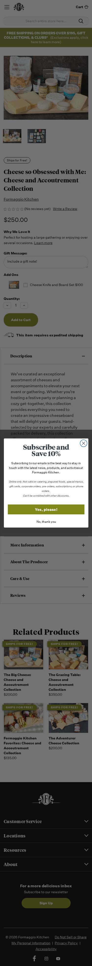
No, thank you (46, 522)
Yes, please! (46, 509)
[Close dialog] (83, 443)
